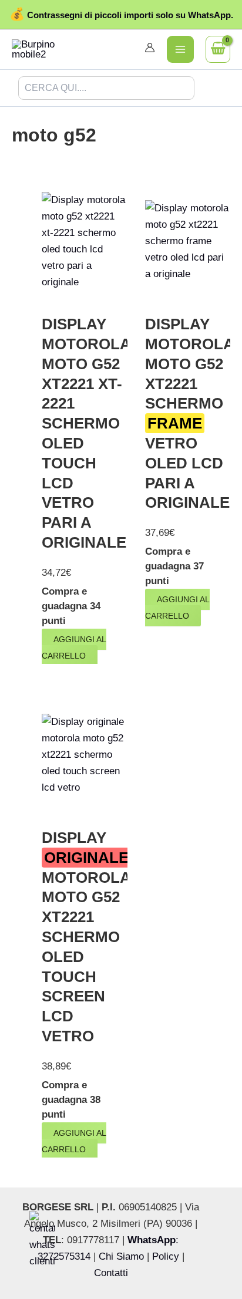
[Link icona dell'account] (149, 47)
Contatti (111, 1272)
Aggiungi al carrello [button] (74, 647)
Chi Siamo (121, 1256)
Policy (165, 1256)
